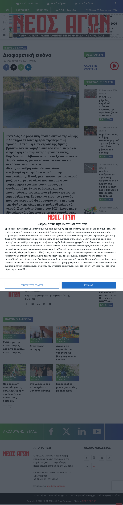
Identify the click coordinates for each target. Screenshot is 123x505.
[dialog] (61, 252)
